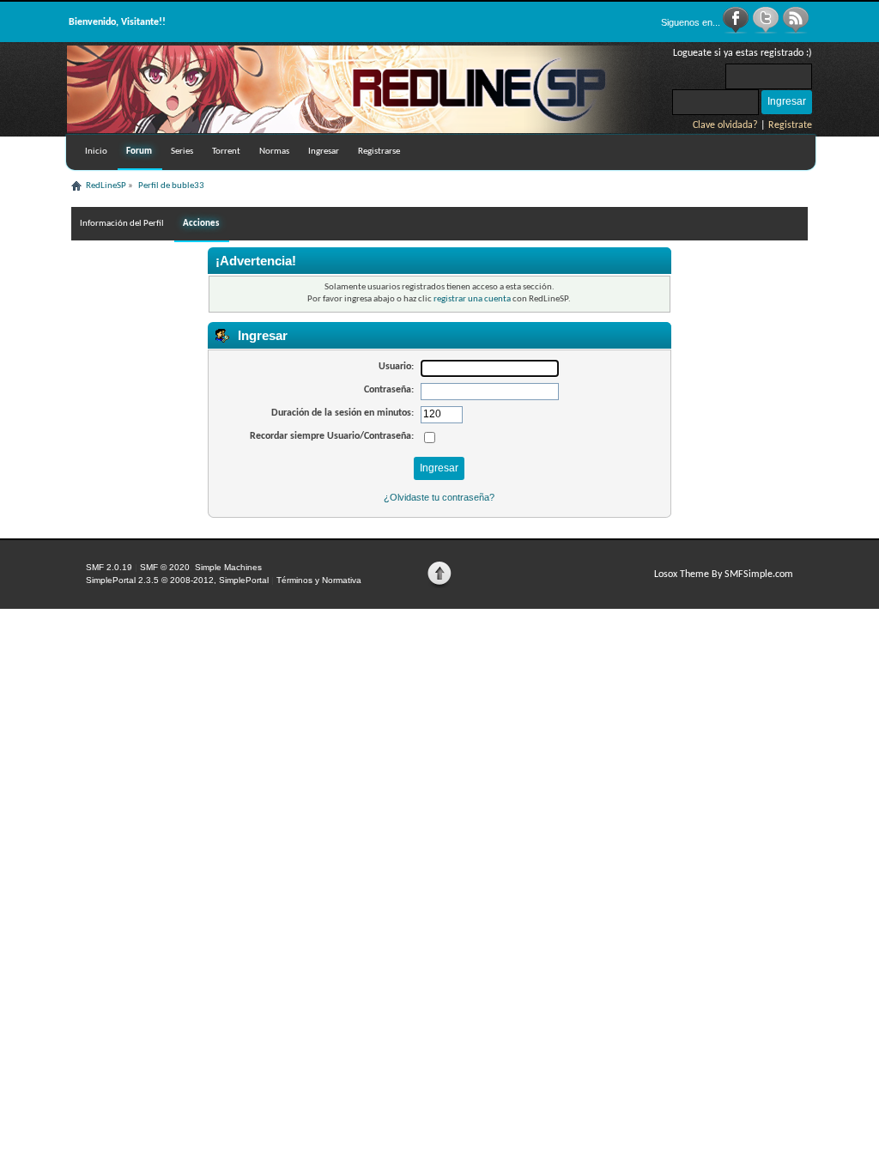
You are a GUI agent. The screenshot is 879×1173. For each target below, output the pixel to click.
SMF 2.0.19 (109, 567)
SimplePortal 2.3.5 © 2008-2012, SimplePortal (177, 580)
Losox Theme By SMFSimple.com (723, 574)
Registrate (790, 125)
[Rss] (795, 31)
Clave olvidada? (725, 125)
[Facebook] (737, 31)
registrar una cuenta (472, 299)
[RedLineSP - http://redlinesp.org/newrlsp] (359, 130)
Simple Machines (228, 567)
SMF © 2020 (165, 567)
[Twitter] (767, 31)
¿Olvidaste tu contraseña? (439, 497)
